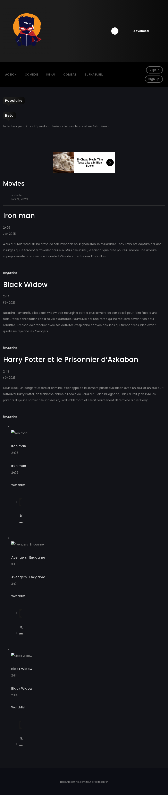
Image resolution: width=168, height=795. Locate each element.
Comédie (31, 74)
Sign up (153, 79)
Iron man (18, 446)
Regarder (10, 273)
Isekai (50, 74)
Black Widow (21, 668)
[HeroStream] (27, 31)
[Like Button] (21, 522)
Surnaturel (94, 74)
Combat (69, 74)
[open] (162, 31)
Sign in (154, 70)
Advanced (141, 31)
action (11, 74)
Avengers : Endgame (28, 557)
